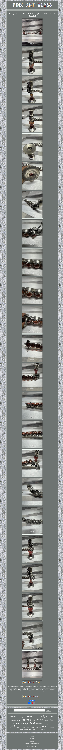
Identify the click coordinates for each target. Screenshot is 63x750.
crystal (51, 724)
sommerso (36, 717)
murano (26, 719)
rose (23, 727)
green (23, 717)
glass (40, 719)
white (33, 727)
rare (21, 729)
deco (45, 726)
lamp (52, 727)
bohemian (39, 723)
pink (12, 726)
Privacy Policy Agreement (32, 743)
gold (18, 720)
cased (26, 729)
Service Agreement (32, 746)
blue (34, 720)
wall (17, 723)
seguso (28, 727)
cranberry (38, 727)
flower (18, 727)
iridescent (13, 720)
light (34, 729)
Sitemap (32, 738)
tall (30, 729)
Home (32, 736)
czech (38, 729)
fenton (29, 716)
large (52, 720)
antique (44, 716)
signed (13, 716)
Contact (32, 741)
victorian (19, 717)
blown (46, 720)
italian (13, 723)
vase (51, 716)
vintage (24, 723)
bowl (32, 723)
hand (43, 729)
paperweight (46, 723)
